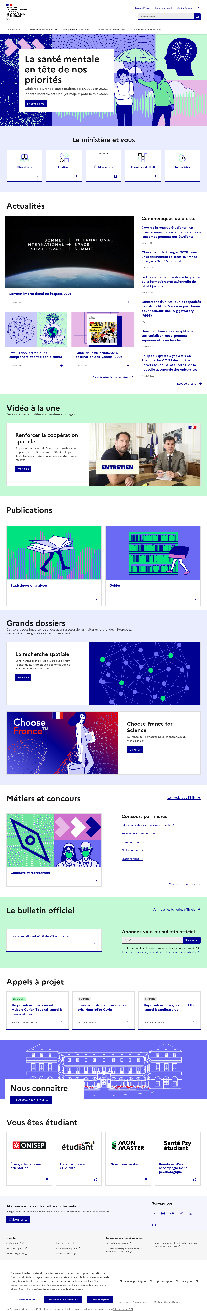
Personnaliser (27, 1299)
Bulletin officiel (163, 8)
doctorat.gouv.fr (63, 1243)
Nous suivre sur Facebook (172, 1213)
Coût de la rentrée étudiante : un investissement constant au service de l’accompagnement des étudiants (171, 232)
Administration (131, 842)
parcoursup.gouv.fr (15, 1248)
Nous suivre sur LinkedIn (154, 1213)
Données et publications (147, 29)
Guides (114, 585)
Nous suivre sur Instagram (163, 1213)
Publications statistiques (116, 1243)
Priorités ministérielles (41, 29)
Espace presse (187, 383)
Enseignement (131, 859)
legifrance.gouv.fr (165, 1281)
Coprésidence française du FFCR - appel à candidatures (169, 1007)
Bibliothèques (130, 850)
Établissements (103, 167)
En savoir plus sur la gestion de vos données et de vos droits (159, 952)
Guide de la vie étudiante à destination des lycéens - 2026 (98, 354)
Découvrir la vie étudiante (72, 1166)
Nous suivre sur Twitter (190, 1213)
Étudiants (64, 167)
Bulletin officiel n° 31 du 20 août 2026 (41, 936)
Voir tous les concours (183, 884)
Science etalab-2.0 (121, 1309)
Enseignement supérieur (75, 29)
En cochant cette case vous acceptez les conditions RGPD (163, 950)
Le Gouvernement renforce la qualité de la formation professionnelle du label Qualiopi (171, 282)
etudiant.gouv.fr (186, 8)
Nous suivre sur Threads (181, 1213)
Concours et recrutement (30, 872)
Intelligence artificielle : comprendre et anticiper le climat (35, 354)
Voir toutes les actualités (111, 377)
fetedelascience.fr (64, 1253)
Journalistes (182, 167)
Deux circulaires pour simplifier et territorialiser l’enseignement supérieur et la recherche (168, 336)
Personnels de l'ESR (143, 167)
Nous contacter (140, 1302)
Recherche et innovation (111, 29)
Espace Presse (142, 8)
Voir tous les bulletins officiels (174, 909)
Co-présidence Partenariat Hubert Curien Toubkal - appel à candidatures (37, 1010)
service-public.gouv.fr (137, 1281)
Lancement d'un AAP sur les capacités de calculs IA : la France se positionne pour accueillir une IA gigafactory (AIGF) (171, 308)
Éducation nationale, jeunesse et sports (146, 825)
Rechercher (197, 16)
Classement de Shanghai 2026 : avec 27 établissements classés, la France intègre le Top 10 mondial (170, 257)
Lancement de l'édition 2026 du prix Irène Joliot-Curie (102, 1007)
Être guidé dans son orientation (26, 1166)
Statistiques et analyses (29, 585)
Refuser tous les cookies (63, 1299)
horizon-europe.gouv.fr (66, 1248)
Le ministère (13, 29)
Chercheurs (24, 167)
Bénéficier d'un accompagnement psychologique (173, 1168)
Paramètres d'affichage (169, 1302)
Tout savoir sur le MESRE (31, 1100)
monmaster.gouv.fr (15, 1253)
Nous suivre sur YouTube (154, 1225)
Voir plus (23, 469)
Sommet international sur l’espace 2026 (40, 293)
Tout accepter (100, 1299)
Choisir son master (124, 1164)
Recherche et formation (137, 833)
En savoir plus (35, 104)
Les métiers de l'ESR (181, 797)
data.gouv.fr (188, 1281)
